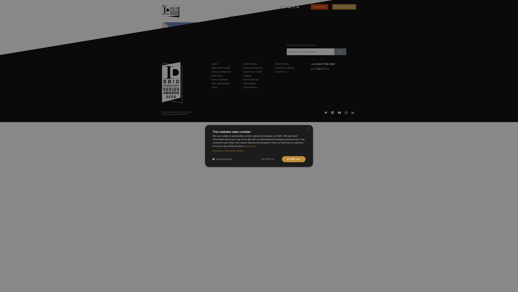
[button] (259, 151)
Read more (250, 146)
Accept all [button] (293, 159)
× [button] (309, 128)
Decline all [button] (268, 159)
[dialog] (259, 146)
